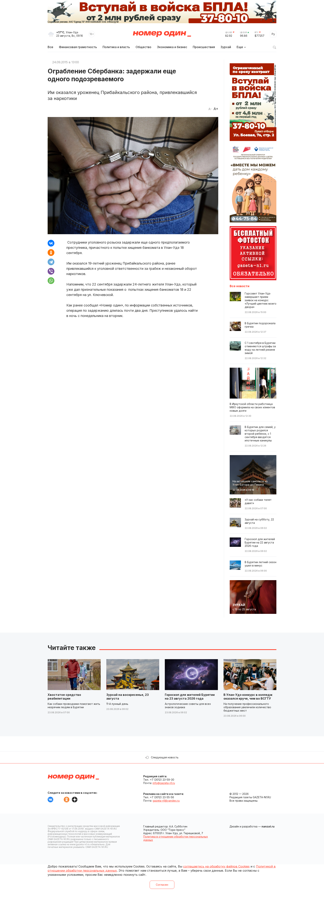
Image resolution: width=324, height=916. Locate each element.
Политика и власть (116, 47)
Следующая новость (164, 757)
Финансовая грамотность (78, 47)
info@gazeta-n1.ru (164, 783)
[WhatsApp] (51, 280)
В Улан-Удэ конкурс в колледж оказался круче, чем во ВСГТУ (248, 696)
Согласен (162, 884)
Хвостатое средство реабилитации (64, 696)
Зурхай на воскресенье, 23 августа (127, 696)
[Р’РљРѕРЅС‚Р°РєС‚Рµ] (51, 243)
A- (210, 109)
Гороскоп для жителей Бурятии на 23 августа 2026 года (190, 696)
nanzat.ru (268, 826)
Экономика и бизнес (172, 47)
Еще (240, 47)
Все (50, 47)
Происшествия (204, 47)
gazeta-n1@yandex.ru (166, 800)
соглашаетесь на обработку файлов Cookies (216, 866)
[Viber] (51, 271)
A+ (216, 109)
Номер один (162, 34)
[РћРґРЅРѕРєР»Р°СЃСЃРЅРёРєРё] (51, 252)
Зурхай (225, 47)
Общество (143, 47)
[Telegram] (51, 262)
